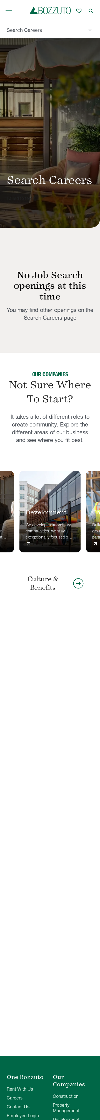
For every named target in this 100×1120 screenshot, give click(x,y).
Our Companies (69, 1080)
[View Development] (50, 511)
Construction (66, 1096)
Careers (14, 1098)
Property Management (66, 1107)
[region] (50, 512)
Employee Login (23, 1115)
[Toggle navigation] (8, 11)
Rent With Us (20, 1089)
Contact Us (18, 1106)
